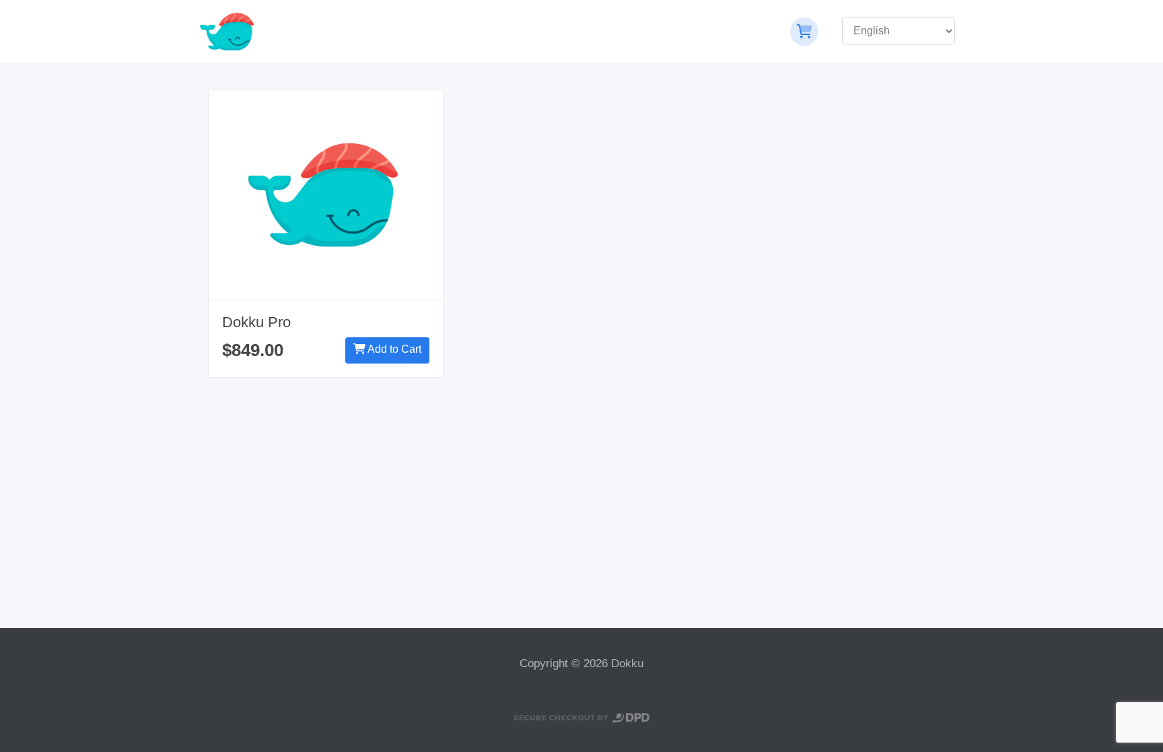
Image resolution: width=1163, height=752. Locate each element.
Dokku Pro (256, 322)
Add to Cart (393, 349)
